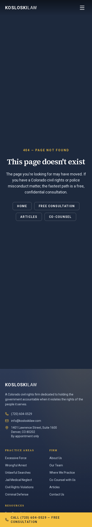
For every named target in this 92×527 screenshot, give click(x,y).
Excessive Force (16, 458)
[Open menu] (82, 7)
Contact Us (56, 494)
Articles (28, 217)
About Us (55, 458)
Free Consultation (57, 206)
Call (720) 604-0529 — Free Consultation (35, 520)
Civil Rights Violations (19, 487)
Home (22, 206)
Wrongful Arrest (16, 465)
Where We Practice (62, 472)
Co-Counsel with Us (62, 480)
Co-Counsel (60, 217)
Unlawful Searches (18, 472)
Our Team (56, 465)
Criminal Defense (16, 494)
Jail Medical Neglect (18, 480)
